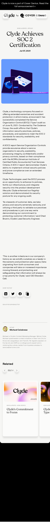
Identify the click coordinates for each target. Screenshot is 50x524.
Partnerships (32, 459)
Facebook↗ (8, 496)
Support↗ (7, 479)
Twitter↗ (7, 499)
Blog (28, 455)
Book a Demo (9, 483)
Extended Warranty (12, 452)
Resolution (8, 459)
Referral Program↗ (35, 462)
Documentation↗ (34, 452)
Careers (6, 476)
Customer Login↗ (34, 476)
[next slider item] (17, 370)
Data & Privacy (33, 489)
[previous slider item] (5, 370)
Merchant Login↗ (34, 472)
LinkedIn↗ (8, 492)
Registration (9, 455)
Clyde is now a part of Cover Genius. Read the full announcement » (25, 5)
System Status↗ (33, 479)
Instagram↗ (8, 503)
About (6, 472)
